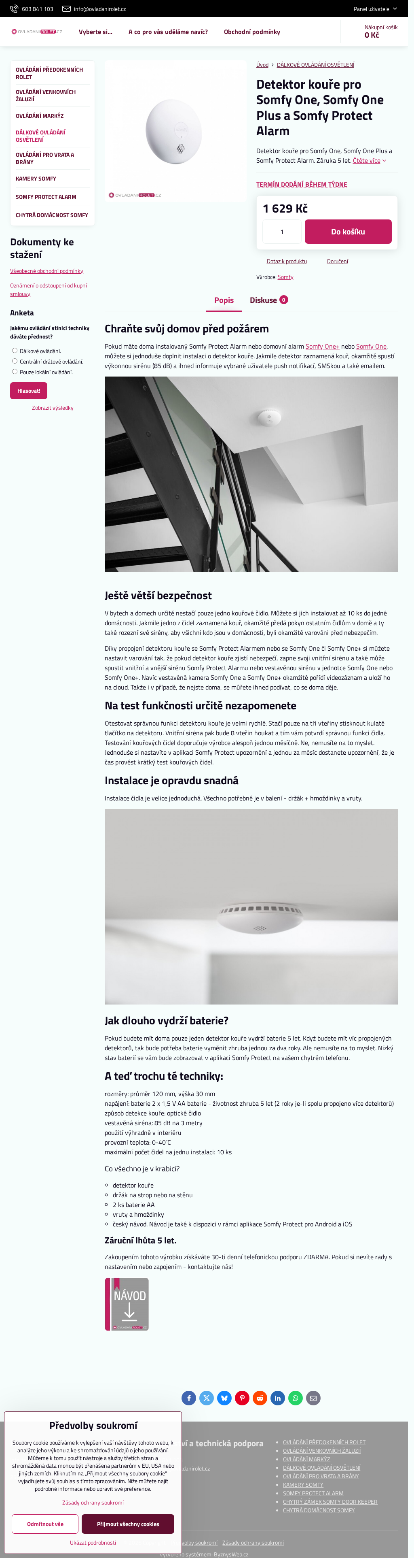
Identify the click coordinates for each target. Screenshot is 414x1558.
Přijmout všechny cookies (128, 1524)
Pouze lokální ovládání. (46, 372)
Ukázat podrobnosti (93, 1542)
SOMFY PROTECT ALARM (313, 1493)
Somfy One (371, 346)
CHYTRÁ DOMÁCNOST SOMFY (319, 1510)
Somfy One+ (323, 346)
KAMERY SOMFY (303, 1484)
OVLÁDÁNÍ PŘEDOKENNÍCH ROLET (324, 1442)
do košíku (348, 231)
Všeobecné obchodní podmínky (46, 270)
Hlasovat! (28, 390)
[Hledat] (329, 31)
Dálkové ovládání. (40, 351)
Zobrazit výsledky (53, 407)
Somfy (286, 276)
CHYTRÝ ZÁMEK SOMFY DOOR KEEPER (330, 1501)
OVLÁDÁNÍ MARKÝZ (306, 1459)
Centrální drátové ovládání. (51, 361)
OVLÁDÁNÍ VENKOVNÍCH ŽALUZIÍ (322, 1450)
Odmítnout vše (45, 1524)
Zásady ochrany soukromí (253, 1542)
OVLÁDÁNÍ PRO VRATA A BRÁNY (321, 1476)
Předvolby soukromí (194, 1542)
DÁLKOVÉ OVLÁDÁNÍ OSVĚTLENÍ (321, 1467)
